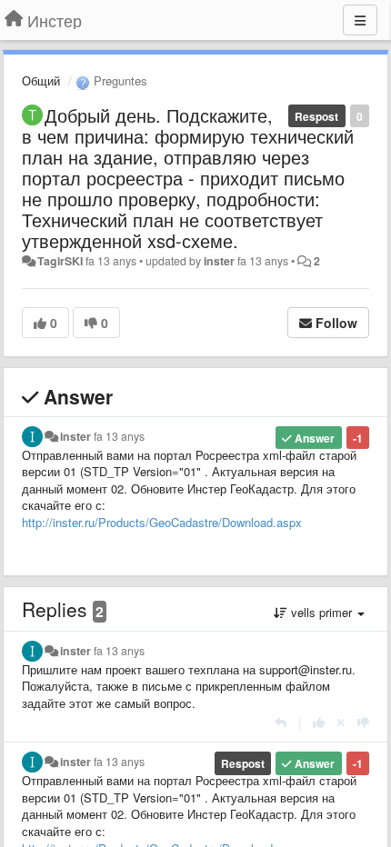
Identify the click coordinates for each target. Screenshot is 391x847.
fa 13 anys (119, 436)
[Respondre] (280, 722)
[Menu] (360, 20)
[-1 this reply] (363, 722)
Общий (41, 80)
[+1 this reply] (319, 722)
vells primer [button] (321, 612)
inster (219, 261)
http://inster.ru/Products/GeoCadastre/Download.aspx (162, 522)
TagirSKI (60, 261)
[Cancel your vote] (341, 722)
